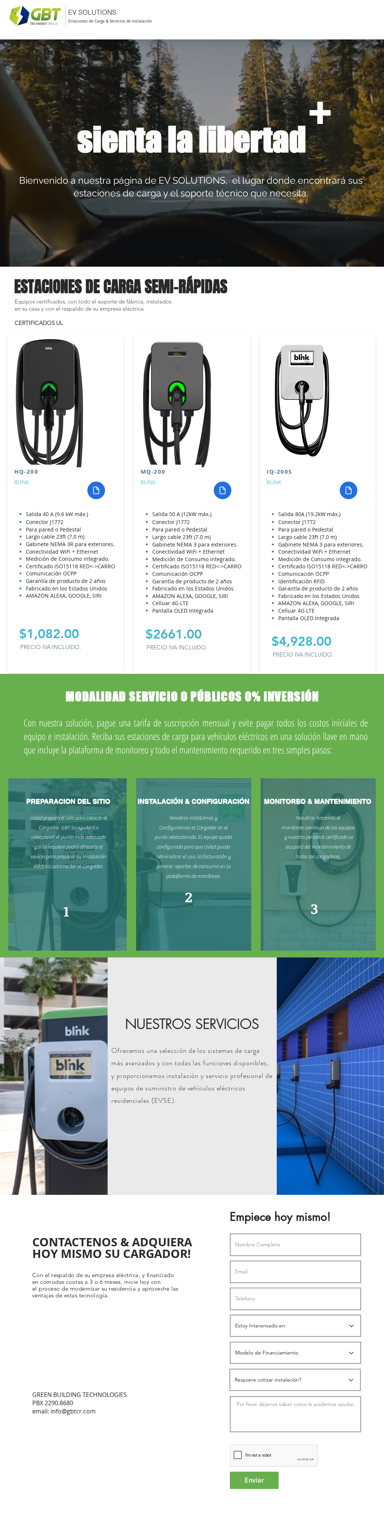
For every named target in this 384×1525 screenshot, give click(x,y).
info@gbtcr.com (73, 1411)
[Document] (96, 490)
